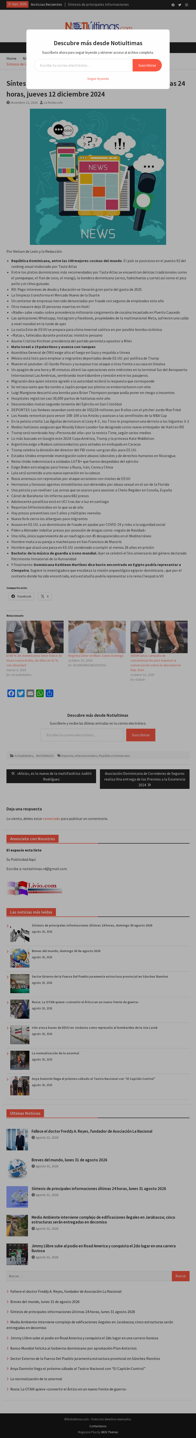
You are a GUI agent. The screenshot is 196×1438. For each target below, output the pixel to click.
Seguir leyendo (98, 78)
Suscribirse (147, 65)
